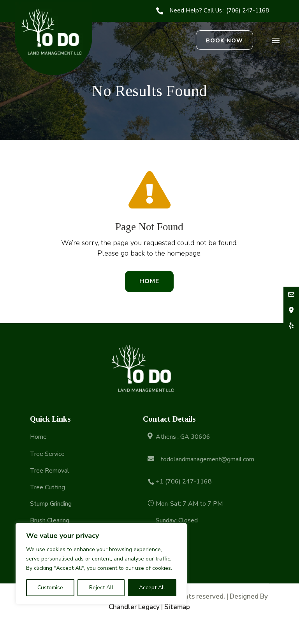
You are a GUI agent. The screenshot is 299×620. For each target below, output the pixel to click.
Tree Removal (49, 470)
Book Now (224, 40)
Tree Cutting (47, 487)
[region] (101, 563)
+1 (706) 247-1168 (184, 481)
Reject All (101, 587)
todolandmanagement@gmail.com (207, 459)
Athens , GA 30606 (183, 437)
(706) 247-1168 (247, 10)
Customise (50, 587)
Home (149, 281)
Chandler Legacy (134, 606)
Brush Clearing (49, 520)
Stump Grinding (51, 503)
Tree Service (47, 454)
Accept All (152, 587)
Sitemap (177, 606)
